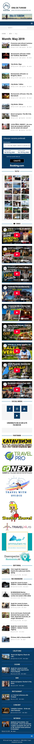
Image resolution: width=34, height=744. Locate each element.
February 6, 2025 (16, 607)
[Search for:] (17, 28)
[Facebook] (10, 409)
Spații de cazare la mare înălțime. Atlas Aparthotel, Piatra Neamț (20, 669)
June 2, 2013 (15, 699)
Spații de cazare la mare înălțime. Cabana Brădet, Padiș (21, 583)
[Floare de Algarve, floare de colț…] (5, 657)
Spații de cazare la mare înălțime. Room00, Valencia (20, 604)
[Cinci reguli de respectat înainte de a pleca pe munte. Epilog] (5, 571)
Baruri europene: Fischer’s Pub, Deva (21, 682)
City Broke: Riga (16, 64)
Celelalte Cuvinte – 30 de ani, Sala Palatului (20, 709)
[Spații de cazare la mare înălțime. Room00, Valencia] (5, 605)
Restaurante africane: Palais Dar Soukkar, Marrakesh (20, 54)
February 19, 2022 (16, 575)
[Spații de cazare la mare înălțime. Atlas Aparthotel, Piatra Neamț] (5, 670)
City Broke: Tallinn (17, 84)
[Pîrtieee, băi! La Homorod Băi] (5, 639)
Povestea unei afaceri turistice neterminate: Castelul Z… (21, 44)
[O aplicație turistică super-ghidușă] (25, 178)
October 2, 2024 (16, 598)
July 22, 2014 (15, 685)
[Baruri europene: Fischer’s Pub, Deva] (5, 684)
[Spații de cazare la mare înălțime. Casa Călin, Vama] (17, 210)
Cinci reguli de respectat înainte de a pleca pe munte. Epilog (20, 570)
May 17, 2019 (15, 86)
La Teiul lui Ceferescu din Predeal (19, 696)
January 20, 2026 (16, 673)
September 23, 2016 (17, 658)
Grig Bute (23, 47)
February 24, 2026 (16, 620)
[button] (31, 23)
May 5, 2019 (15, 118)
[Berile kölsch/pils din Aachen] (25, 216)
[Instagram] (17, 409)
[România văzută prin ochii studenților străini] (8, 210)
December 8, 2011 (16, 712)
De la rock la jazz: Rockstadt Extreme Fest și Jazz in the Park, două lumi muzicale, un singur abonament (20, 615)
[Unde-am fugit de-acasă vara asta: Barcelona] (25, 210)
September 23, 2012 (17, 586)
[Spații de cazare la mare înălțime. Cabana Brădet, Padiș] (5, 585)
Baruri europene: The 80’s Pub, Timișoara (21, 115)
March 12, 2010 (16, 639)
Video (18, 224)
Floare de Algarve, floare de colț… (20, 655)
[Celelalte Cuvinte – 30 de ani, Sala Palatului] (5, 710)
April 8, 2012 (15, 631)
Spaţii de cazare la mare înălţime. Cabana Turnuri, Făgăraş (19, 627)
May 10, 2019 (15, 106)
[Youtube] (24, 409)
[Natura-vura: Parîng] (25, 204)
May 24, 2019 (15, 66)
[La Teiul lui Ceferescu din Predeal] (5, 697)
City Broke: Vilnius (17, 104)
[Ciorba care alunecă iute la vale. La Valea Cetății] (8, 204)
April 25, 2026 (6, 731)
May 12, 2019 (15, 98)
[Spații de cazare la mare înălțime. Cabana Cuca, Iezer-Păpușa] (25, 197)
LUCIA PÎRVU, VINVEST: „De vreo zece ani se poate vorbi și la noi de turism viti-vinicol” (21, 126)
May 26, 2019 (15, 57)
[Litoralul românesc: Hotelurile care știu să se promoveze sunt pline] (17, 185)
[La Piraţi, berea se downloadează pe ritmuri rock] (17, 178)
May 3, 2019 (15, 130)
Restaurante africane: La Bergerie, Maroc (19, 74)
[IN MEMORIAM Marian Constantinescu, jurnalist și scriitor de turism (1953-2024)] (5, 594)
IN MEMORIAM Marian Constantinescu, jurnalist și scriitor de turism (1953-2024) (21, 594)
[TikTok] (17, 416)
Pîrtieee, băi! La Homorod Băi (20, 637)
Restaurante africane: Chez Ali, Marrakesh (21, 94)
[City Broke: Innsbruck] (8, 191)
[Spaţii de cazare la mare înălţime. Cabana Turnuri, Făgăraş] (25, 191)
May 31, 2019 (15, 47)
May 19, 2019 (15, 77)
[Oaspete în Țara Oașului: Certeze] (17, 216)
